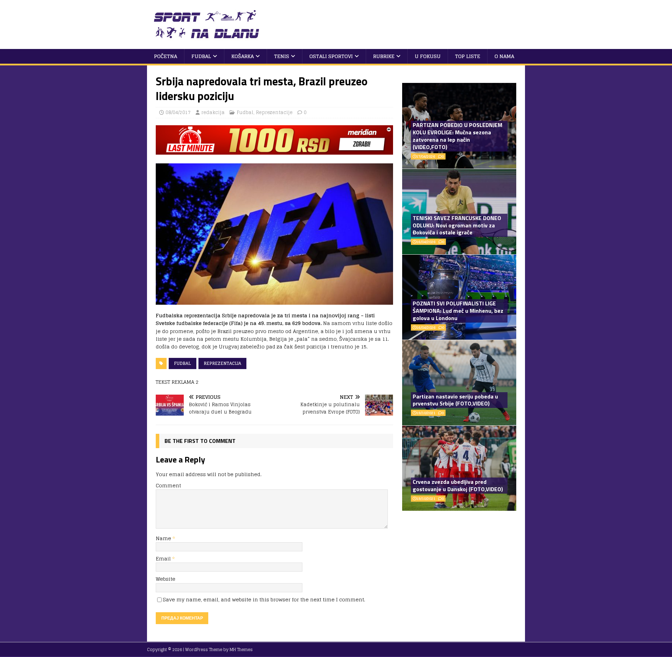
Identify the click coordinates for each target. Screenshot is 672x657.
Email (164, 558)
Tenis (281, 56)
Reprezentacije (274, 112)
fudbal (182, 363)
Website (165, 578)
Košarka (242, 56)
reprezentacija (222, 363)
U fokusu (428, 56)
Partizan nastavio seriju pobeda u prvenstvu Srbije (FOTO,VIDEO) (455, 400)
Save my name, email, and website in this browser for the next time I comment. (264, 599)
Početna (165, 56)
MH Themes (241, 649)
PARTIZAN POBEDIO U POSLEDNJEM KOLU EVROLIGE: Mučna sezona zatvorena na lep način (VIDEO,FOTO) (457, 136)
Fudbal (201, 56)
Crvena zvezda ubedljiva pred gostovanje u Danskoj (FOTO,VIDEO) (458, 485)
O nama (504, 56)
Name (164, 538)
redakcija (213, 112)
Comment (168, 485)
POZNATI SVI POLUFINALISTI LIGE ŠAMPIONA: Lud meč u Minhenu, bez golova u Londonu (458, 310)
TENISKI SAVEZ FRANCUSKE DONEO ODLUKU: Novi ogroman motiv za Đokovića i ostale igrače (457, 225)
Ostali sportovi (331, 56)
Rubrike (383, 56)
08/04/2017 (178, 112)
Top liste (467, 56)
